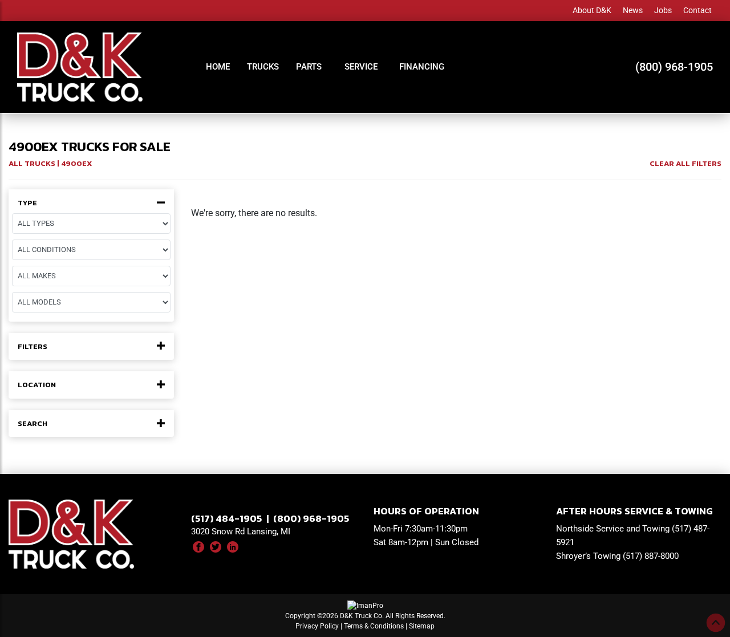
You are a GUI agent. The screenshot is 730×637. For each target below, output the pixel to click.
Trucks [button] (263, 67)
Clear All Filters (685, 163)
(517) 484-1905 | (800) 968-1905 (270, 518)
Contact (697, 10)
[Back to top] (715, 622)
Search (32, 423)
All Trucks (32, 163)
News (633, 10)
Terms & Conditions (374, 626)
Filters (32, 346)
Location (37, 384)
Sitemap (422, 626)
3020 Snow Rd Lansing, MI (240, 531)
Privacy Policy (317, 626)
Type (27, 203)
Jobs (663, 10)
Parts (309, 67)
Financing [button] (421, 67)
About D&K (592, 10)
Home (218, 67)
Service (361, 67)
